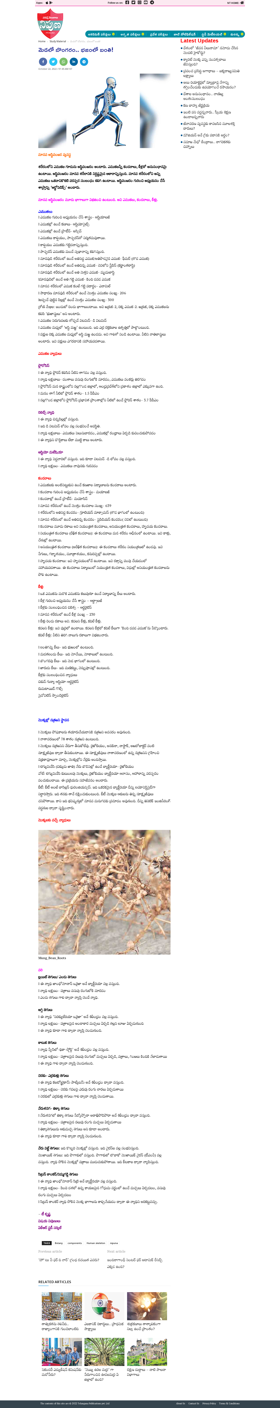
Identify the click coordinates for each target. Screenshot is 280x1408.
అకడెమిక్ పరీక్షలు (99, 34)
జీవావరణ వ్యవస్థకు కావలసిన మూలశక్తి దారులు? (209, 127)
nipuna (114, 1243)
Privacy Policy (209, 1404)
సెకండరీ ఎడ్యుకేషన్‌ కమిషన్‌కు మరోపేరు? (61, 1373)
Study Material (58, 41)
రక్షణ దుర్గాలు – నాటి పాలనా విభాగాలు (146, 1373)
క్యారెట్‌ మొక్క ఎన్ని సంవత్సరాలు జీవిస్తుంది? (204, 63)
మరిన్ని (234, 34)
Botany (59, 1243)
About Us (180, 1404)
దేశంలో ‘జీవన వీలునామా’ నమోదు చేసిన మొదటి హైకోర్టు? (210, 51)
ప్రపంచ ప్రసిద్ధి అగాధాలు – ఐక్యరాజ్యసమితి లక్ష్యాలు (211, 74)
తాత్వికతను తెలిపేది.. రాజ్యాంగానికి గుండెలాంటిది (60, 1327)
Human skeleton (96, 1243)
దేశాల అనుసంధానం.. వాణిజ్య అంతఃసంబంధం (203, 97)
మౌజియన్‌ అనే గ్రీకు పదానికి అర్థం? (206, 136)
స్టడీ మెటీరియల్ (211, 34)
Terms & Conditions (229, 1404)
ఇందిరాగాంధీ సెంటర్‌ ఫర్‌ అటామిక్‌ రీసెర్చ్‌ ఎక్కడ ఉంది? (135, 1264)
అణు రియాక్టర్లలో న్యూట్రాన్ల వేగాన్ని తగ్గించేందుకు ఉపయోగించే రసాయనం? (209, 86)
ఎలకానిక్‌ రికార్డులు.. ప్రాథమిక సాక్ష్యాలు (104, 1327)
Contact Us (193, 1404)
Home (42, 41)
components (75, 1243)
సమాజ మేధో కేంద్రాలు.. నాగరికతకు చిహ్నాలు (207, 145)
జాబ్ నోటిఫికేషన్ (185, 34)
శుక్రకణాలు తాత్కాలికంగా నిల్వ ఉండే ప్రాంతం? (144, 1327)
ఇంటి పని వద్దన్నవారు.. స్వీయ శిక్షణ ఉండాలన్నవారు (207, 115)
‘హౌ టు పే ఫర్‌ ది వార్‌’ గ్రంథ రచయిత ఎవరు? (68, 1260)
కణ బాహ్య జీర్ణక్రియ (196, 106)
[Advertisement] (169, 18)
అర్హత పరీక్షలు (130, 34)
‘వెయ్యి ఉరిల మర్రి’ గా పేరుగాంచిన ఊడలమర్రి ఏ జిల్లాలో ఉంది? (101, 1375)
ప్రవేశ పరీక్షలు (159, 34)
